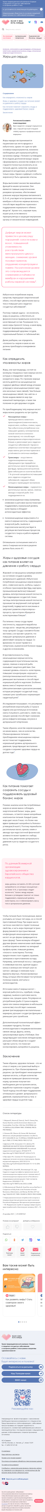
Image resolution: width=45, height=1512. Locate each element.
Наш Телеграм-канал (20, 1373)
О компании (6, 1451)
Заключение (8, 112)
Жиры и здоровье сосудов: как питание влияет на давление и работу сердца (21, 102)
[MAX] (30, 1240)
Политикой (5, 1504)
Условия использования (10, 1465)
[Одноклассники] (14, 1240)
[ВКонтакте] (38, 1240)
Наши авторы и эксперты (10, 1454)
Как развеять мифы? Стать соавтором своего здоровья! (19, 1302)
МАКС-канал (20, 1380)
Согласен (38, 1501)
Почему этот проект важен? (11, 1458)
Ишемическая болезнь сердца (21, 51)
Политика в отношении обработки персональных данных (22, 1461)
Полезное (6, 49)
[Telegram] (22, 1240)
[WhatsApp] (6, 1240)
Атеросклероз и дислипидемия (20, 49)
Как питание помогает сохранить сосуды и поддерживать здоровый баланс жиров (20, 108)
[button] (35, 1251)
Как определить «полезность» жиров (17, 97)
